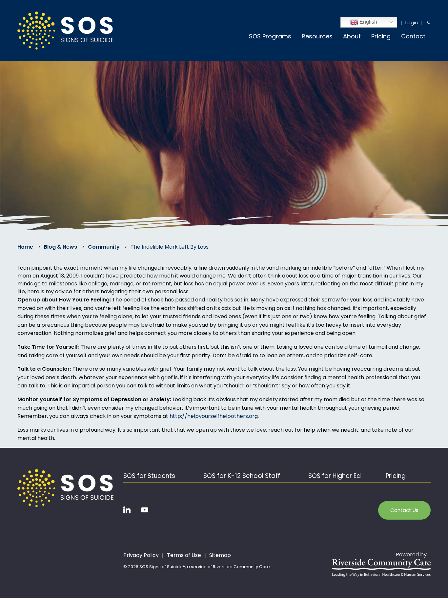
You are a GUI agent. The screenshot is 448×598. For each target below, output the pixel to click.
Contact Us (404, 510)
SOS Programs (270, 36)
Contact (413, 36)
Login (411, 22)
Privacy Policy (141, 555)
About (352, 36)
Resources (317, 36)
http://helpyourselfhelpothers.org (214, 416)
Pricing (381, 36)
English (367, 22)
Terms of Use (184, 555)
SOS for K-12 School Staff (241, 475)
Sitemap (220, 555)
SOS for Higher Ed (334, 475)
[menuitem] (272, 37)
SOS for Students (149, 475)
